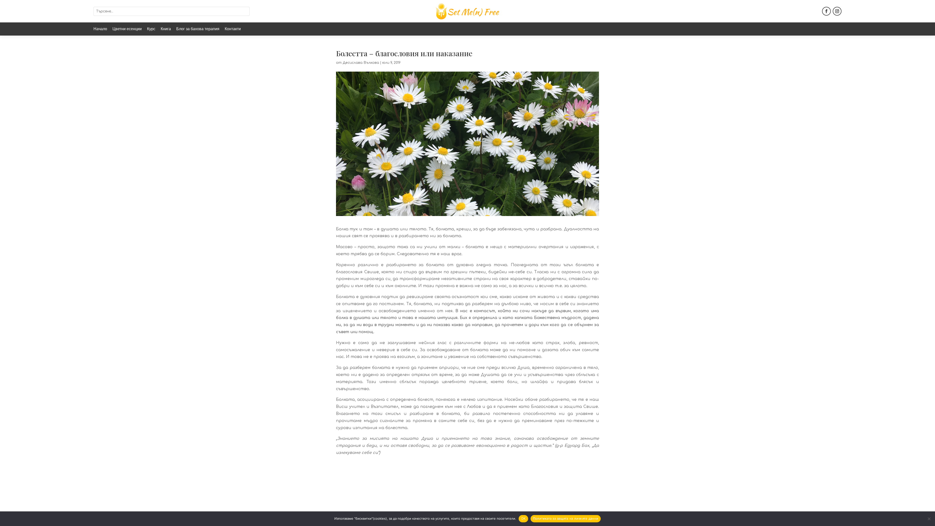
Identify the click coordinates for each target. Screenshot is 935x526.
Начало (100, 29)
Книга (166, 29)
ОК (523, 518)
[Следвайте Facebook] (826, 11)
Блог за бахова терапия (197, 29)
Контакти (233, 29)
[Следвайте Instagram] (837, 11)
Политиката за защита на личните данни (565, 518)
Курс (151, 29)
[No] (928, 518)
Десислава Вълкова (361, 63)
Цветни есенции (127, 29)
